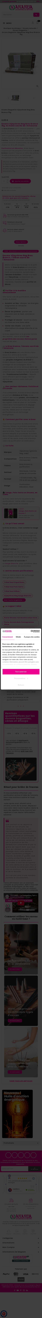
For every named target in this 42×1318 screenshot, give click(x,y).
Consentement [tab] (7, 637)
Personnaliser (19, 678)
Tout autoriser (21, 672)
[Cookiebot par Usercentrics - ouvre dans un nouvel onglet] (31, 631)
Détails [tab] (18, 637)
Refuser (21, 685)
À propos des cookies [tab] (32, 637)
